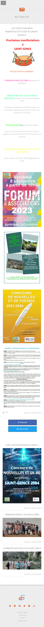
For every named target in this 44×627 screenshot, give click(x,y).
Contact (22, 618)
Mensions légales (22, 612)
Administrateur (23, 621)
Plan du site (23, 615)
